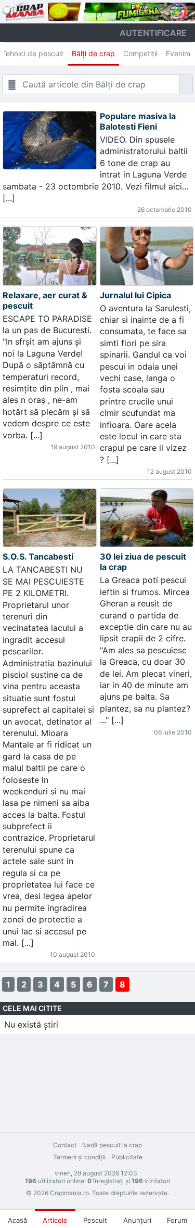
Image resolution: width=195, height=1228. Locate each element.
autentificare (153, 33)
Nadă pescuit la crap (112, 1145)
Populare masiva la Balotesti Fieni (138, 121)
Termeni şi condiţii (79, 1157)
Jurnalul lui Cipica (135, 295)
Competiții (140, 53)
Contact (64, 1145)
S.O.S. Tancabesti (38, 556)
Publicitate (126, 1157)
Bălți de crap (93, 53)
